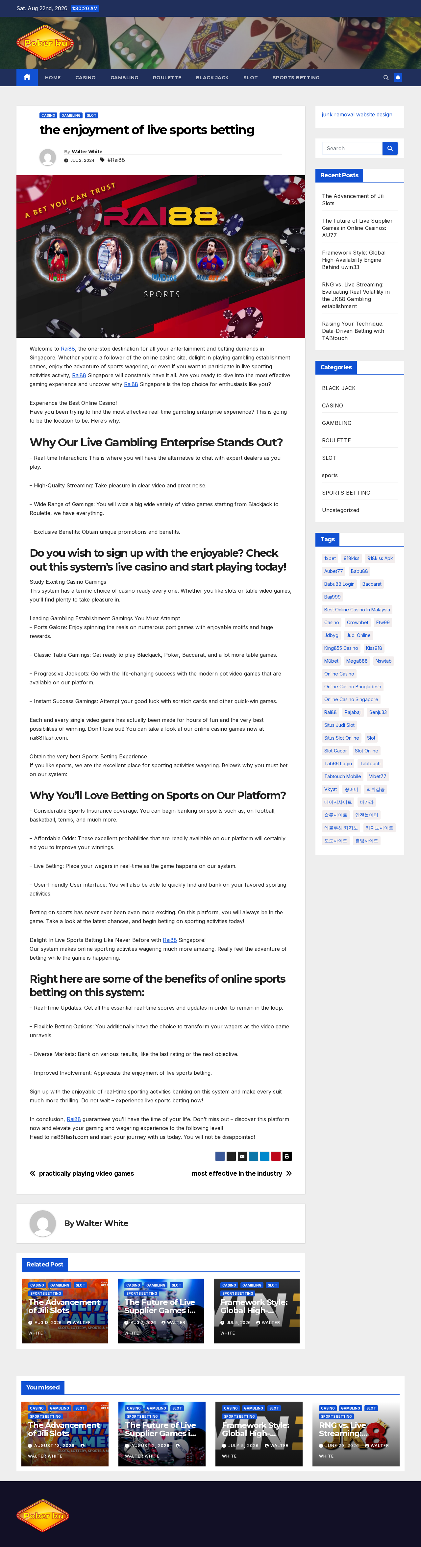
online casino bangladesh (352, 686)
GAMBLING (124, 78)
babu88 (359, 571)
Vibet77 (377, 776)
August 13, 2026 (55, 1445)
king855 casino (341, 648)
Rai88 (68, 348)
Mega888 (357, 661)
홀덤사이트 (366, 840)
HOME (53, 78)
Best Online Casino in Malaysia (357, 609)
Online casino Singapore (351, 699)
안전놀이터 (366, 815)
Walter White (87, 152)
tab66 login (338, 763)
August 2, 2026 (151, 1445)
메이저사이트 (338, 802)
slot (371, 738)
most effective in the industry (237, 1173)
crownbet (357, 622)
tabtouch (370, 763)
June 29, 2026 (342, 1445)
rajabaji (353, 712)
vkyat (330, 789)
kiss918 (374, 648)
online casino (339, 673)
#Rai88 (116, 160)
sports (330, 475)
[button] (386, 77)
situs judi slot (339, 725)
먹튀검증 (375, 789)
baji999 (332, 597)
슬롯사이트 (335, 815)
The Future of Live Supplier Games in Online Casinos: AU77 (357, 227)
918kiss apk (380, 558)
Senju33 (378, 712)
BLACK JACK (212, 78)
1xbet (330, 558)
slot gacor (335, 750)
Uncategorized (340, 510)
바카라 (367, 802)
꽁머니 (352, 789)
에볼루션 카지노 (341, 827)
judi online (358, 635)
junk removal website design (357, 114)
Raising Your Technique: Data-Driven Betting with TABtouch (353, 330)
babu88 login (339, 584)
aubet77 (333, 571)
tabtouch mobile (342, 776)
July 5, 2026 (244, 1445)
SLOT (250, 78)
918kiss (351, 558)
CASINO (85, 78)
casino (331, 622)
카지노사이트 (379, 827)
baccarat (372, 584)
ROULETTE (167, 78)
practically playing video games (86, 1173)
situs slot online (341, 738)
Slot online (366, 750)
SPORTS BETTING (296, 78)
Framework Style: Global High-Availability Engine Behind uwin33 (354, 259)
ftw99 (383, 622)
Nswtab (384, 661)
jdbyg (331, 635)
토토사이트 (335, 840)
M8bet (331, 661)
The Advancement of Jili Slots (64, 1306)
